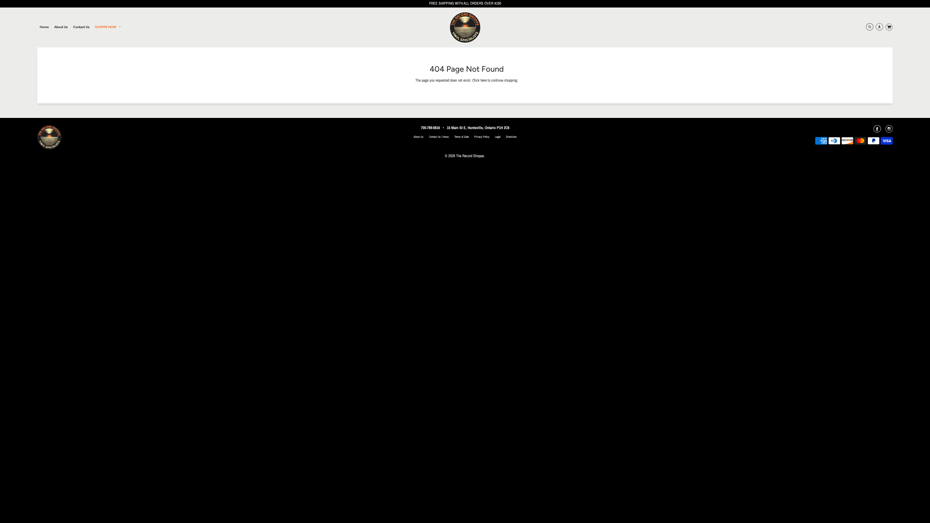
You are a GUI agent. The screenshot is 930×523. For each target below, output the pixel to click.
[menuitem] (44, 26)
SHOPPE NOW (106, 27)
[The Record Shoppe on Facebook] (877, 130)
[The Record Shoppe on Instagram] (889, 130)
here (483, 80)
